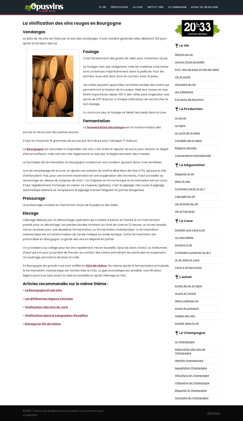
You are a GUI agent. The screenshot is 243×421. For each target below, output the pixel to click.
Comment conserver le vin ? (193, 252)
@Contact (213, 413)
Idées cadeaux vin (186, 301)
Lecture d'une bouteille (189, 62)
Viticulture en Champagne (192, 375)
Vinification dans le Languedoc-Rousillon (56, 315)
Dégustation (119, 7)
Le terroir (180, 118)
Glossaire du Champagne (191, 398)
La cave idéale (184, 237)
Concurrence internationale (193, 155)
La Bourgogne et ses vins (43, 290)
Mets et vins (155, 7)
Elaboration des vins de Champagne (190, 351)
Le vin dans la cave (187, 260)
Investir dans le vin (187, 323)
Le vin (102, 7)
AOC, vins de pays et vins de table (197, 69)
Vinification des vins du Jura (46, 307)
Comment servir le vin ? (190, 189)
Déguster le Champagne (191, 390)
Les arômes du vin (186, 204)
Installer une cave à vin (190, 230)
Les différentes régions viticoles (49, 299)
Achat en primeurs (187, 308)
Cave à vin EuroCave (188, 267)
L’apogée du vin (185, 196)
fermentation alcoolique (106, 127)
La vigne (180, 125)
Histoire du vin (184, 54)
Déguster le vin (184, 174)
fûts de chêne (96, 266)
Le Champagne (177, 7)
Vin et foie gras (185, 211)
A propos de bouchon (189, 99)
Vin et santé (182, 77)
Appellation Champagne (191, 368)
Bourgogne (35, 149)
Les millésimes (184, 92)
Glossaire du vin (185, 84)
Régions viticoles (186, 148)
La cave (138, 7)
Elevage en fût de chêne (43, 324)
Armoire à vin (183, 245)
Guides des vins (185, 316)
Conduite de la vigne (188, 140)
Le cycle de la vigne (187, 133)
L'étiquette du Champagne (192, 383)
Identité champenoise (189, 360)
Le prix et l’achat (185, 293)
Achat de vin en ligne (204, 7)
